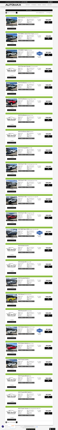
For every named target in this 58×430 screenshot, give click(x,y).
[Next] (16, 13)
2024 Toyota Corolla (23, 359)
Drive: (19, 22)
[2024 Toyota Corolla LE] (11, 363)
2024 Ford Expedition (25, 147)
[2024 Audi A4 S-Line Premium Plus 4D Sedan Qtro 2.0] (11, 21)
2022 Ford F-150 (27, 164)
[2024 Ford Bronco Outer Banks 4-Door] (11, 86)
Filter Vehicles (29, 10)
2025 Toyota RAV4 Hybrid (25, 392)
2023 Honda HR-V (24, 261)
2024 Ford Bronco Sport (25, 131)
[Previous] (6, 13)
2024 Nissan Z (24, 294)
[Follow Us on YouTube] (50, 2)
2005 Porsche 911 (25, 310)
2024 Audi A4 (28, 17)
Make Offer (30, 24)
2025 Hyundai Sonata (24, 278)
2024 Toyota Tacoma (29, 408)
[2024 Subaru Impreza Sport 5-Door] (11, 347)
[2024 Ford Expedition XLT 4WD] (11, 151)
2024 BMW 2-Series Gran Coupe (28, 33)
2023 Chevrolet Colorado (28, 66)
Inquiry (22, 24)
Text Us (48, 22)
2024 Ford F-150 (26, 213)
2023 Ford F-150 (28, 196)
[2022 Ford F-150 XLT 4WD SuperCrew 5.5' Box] (11, 184)
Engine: (28, 20)
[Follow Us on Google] (51, 2)
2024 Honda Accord (23, 245)
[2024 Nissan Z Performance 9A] (11, 298)
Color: (19, 21)
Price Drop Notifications (11, 28)
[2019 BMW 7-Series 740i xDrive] (11, 53)
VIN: (27, 19)
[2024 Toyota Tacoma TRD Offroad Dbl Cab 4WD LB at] (11, 412)
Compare (12, 26)
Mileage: (28, 22)
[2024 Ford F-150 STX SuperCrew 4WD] (11, 216)
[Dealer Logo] (13, 5)
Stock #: (19, 19)
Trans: (28, 21)
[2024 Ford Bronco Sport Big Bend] (11, 135)
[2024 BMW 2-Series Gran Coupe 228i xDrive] (11, 37)
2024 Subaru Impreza (26, 343)
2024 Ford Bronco (26, 82)
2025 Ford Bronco (25, 115)
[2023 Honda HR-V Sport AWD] (11, 265)
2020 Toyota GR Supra (24, 376)
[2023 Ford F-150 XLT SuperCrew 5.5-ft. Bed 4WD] (11, 200)
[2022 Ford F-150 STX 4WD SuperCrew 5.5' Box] (11, 167)
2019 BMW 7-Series (25, 50)
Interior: (19, 20)
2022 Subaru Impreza (26, 327)
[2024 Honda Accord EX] (11, 249)
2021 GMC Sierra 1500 (28, 229)
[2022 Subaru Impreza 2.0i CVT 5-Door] (11, 330)
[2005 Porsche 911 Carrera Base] (11, 314)
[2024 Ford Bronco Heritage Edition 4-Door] (11, 102)
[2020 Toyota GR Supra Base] (11, 379)
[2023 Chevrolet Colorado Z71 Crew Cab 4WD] (11, 70)
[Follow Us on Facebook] (48, 2)
